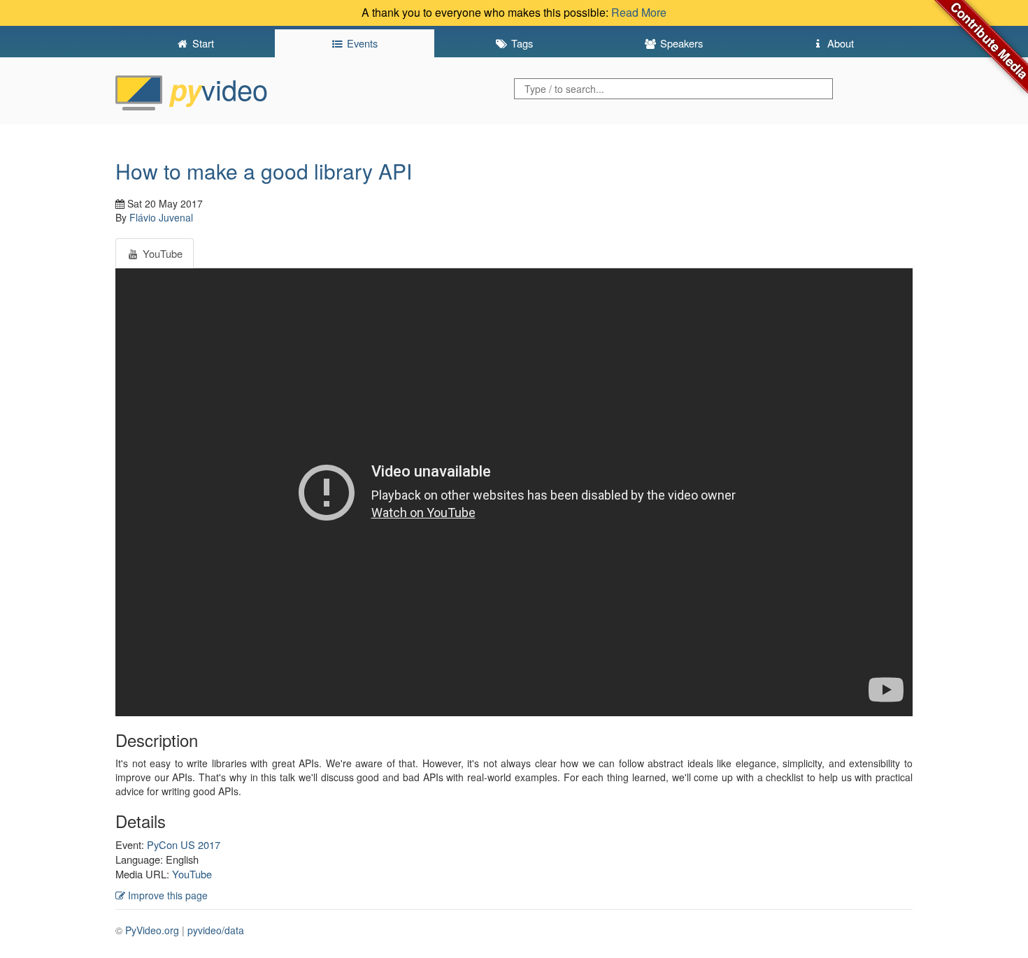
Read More (638, 12)
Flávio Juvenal (161, 217)
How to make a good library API (263, 171)
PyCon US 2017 (183, 844)
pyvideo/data (215, 930)
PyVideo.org (152, 930)
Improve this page (166, 895)
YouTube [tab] (161, 253)
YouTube (192, 873)
